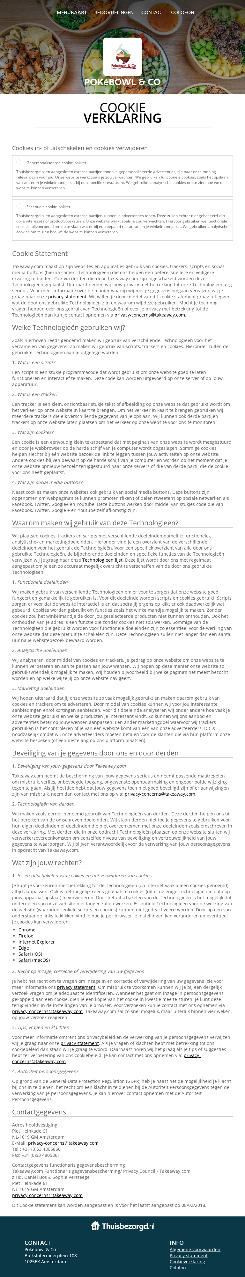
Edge (24, 948)
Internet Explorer (37, 942)
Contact (152, 12)
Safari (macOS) (34, 960)
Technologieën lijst (102, 560)
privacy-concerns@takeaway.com (150, 315)
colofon (182, 12)
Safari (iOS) (30, 954)
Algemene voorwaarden (195, 1249)
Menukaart (72, 12)
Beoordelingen (114, 12)
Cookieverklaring (187, 1262)
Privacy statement (189, 1255)
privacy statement (67, 297)
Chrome (27, 930)
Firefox (26, 936)
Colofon (178, 1268)
